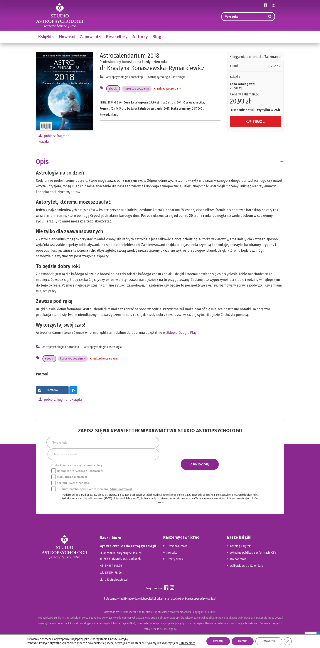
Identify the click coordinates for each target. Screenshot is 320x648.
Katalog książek (240, 546)
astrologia (178, 77)
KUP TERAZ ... (256, 121)
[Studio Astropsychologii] (59, 15)
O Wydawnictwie (177, 546)
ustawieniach (187, 643)
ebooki (113, 88)
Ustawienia (269, 641)
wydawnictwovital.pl (143, 599)
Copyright (197, 612)
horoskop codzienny (136, 88)
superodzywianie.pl (204, 599)
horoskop (137, 77)
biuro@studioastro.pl (114, 580)
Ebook (234, 66)
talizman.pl (163, 599)
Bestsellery (117, 36)
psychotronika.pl (181, 599)
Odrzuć (242, 641)
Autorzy (140, 36)
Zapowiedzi (90, 36)
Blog (157, 36)
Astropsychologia (117, 77)
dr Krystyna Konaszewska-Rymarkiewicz (152, 68)
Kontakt (172, 553)
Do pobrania (238, 559)
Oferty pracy (175, 559)
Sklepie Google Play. (181, 332)
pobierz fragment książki (62, 399)
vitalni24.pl (124, 599)
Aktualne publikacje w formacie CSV (253, 553)
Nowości (67, 36)
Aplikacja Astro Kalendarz (247, 566)
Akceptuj (218, 641)
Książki (45, 36)
